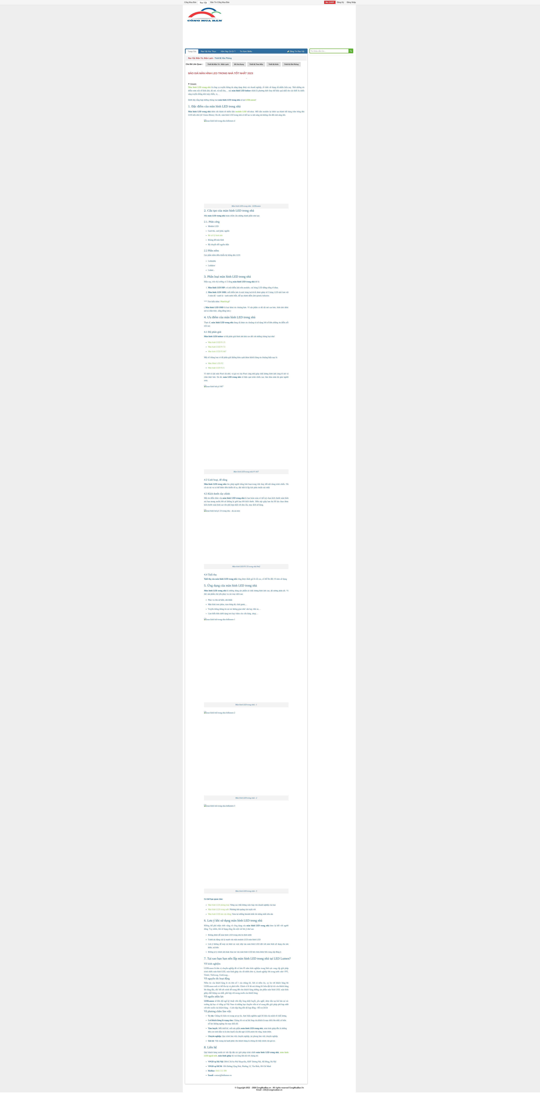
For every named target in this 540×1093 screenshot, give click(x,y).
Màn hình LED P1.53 (216, 347)
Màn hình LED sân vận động (219, 914)
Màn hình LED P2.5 (216, 368)
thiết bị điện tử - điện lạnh (218, 64)
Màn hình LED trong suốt (218, 909)
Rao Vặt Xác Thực (208, 51)
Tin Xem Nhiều (246, 51)
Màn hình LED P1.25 (216, 342)
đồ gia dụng (239, 64)
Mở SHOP (330, 2)
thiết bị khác (274, 64)
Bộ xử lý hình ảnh (215, 235)
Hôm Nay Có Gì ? (228, 51)
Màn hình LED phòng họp (218, 905)
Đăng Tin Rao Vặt (297, 51)
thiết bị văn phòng (291, 64)
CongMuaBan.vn (264, 1088)
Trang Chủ (192, 51)
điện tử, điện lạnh (204, 58)
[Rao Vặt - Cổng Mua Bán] (204, 21)
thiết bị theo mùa (256, 64)
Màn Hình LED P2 (215, 363)
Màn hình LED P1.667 (217, 351)
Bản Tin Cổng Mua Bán (219, 2)
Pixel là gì (224, 302)
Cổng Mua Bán (190, 2)
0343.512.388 (221, 1071)
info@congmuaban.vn (272, 1090)
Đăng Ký (340, 2)
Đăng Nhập (351, 2)
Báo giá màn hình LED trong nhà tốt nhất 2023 (220, 73)
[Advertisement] (294, 27)
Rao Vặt (203, 3)
